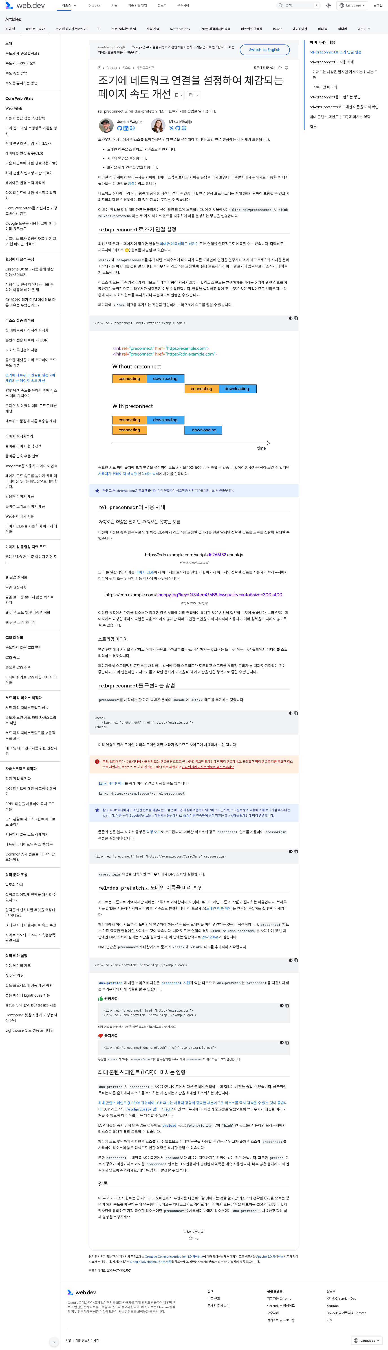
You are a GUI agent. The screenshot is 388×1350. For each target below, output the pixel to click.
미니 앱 (322, 29)
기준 (114, 5)
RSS (329, 1320)
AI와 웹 (10, 29)
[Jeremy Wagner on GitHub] (119, 129)
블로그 (162, 5)
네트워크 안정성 (251, 29)
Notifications (180, 29)
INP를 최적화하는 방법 (215, 29)
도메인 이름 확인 (218, 908)
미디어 (342, 29)
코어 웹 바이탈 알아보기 (71, 29)
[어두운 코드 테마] (290, 318)
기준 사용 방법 (137, 5)
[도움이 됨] (279, 67)
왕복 (131, 184)
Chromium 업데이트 (281, 1306)
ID (99, 29)
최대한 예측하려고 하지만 (179, 244)
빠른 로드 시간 (35, 29)
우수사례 (183, 5)
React (277, 29)
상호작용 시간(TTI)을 (189, 491)
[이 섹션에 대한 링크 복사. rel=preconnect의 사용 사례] (169, 507)
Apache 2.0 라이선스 (269, 1257)
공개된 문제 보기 (218, 1306)
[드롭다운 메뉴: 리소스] (77, 5)
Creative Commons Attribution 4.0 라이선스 (174, 1257)
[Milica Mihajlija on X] (171, 129)
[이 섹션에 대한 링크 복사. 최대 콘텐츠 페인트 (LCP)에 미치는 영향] (190, 1073)
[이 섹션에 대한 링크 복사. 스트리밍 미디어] (132, 639)
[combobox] (298, 5)
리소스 (66, 5)
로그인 (378, 5)
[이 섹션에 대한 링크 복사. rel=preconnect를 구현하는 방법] (179, 686)
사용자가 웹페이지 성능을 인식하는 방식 (128, 474)
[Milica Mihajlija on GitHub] (177, 129)
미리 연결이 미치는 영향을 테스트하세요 (208, 767)
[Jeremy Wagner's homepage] (132, 129)
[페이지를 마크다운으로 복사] (191, 95)
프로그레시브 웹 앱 (123, 29)
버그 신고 (214, 1299)
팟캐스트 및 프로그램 (281, 1320)
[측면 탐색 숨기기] (54, 1341)
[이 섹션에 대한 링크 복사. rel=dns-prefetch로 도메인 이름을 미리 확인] (207, 888)
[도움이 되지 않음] (286, 67)
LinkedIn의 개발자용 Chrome (346, 1313)
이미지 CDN (144, 572)
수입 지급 (153, 29)
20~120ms (210, 937)
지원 (186, 983)
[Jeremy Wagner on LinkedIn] (125, 129)
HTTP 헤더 (112, 783)
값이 (149, 1109)
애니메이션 (300, 29)
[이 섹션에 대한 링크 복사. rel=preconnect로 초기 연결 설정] (180, 230)
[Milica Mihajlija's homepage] (184, 129)
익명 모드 (153, 832)
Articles (13, 19)
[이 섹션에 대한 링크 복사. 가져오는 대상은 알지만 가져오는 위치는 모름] (185, 522)
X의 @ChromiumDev (341, 1299)
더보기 (362, 29)
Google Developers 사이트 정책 (150, 1262)
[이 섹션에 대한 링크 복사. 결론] (112, 1184)
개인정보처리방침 (87, 1340)
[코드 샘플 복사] (296, 318)
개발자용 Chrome (279, 1299)
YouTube (333, 1306)
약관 (69, 1340)
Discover (94, 5)
